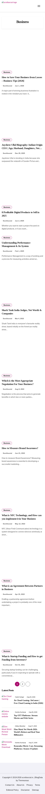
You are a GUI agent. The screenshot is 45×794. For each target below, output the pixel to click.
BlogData (39, 777)
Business (7, 72)
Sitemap (35, 790)
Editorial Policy (12, 790)
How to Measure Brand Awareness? (20, 448)
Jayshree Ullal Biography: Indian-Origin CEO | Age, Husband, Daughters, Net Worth (22, 148)
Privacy (30, 785)
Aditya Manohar (20, 726)
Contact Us (9, 785)
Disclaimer (25, 790)
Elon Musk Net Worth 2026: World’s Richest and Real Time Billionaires (27, 732)
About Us (20, 785)
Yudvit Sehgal (19, 697)
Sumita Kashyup (20, 712)
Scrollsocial (7, 86)
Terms (37, 785)
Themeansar (23, 780)
